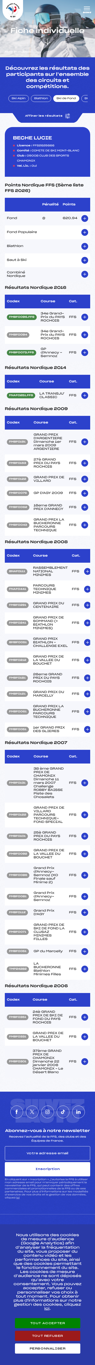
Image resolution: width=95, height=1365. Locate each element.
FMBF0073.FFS (21, 352)
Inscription (47, 1169)
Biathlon (41, 98)
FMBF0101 (17, 836)
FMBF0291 (17, 605)
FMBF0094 (18, 335)
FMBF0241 (17, 623)
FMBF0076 (18, 493)
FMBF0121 (17, 694)
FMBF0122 (17, 479)
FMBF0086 (18, 875)
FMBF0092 (18, 854)
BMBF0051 (18, 642)
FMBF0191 (17, 442)
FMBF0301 (17, 1061)
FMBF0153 (17, 463)
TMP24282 (18, 969)
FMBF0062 (18, 507)
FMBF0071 (17, 932)
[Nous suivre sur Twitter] (32, 1112)
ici (18, 1198)
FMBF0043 (18, 525)
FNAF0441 (17, 589)
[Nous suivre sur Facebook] (16, 1112)
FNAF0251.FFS (21, 395)
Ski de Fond (66, 98)
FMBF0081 (18, 896)
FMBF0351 (17, 1017)
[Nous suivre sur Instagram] (47, 1112)
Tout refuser (47, 1335)
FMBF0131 (17, 783)
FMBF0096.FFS (21, 317)
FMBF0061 (18, 712)
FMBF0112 (17, 912)
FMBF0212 (17, 660)
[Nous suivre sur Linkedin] (78, 1112)
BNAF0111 (17, 571)
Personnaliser (48, 1348)
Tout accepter (47, 1323)
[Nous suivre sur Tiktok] (63, 1112)
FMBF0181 (17, 678)
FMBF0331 (17, 1037)
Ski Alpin (19, 98)
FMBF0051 (18, 729)
